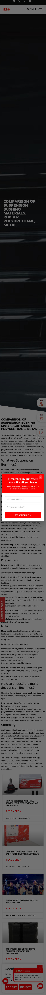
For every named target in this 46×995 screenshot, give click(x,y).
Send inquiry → (23, 515)
